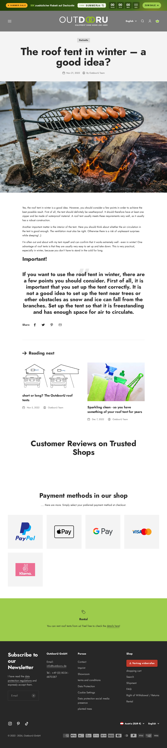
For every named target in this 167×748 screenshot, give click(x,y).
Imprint (81, 668)
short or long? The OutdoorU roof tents (47, 397)
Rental (129, 701)
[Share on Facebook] (34, 325)
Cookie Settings (86, 692)
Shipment (131, 683)
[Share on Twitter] (43, 325)
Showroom (84, 674)
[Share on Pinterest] (51, 325)
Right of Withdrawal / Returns (142, 695)
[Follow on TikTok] (26, 723)
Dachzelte (83, 40)
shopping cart (133, 671)
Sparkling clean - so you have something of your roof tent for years (114, 409)
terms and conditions (89, 680)
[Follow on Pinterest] (18, 723)
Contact (82, 662)
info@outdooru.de (56, 666)
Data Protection (86, 686)
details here (113, 626)
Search (130, 677)
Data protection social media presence (93, 701)
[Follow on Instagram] (10, 723)
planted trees (85, 709)
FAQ (128, 689)
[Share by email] (60, 325)
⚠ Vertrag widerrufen (142, 663)
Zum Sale (150, 5)
